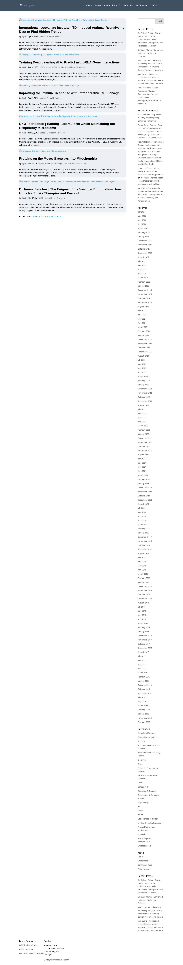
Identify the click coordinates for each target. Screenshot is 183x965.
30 (50, 216)
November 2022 (145, 393)
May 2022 (142, 417)
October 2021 (144, 446)
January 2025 (143, 286)
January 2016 (143, 713)
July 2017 (141, 656)
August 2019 (143, 553)
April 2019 (142, 569)
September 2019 (145, 549)
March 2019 (143, 574)
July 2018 (141, 607)
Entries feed (143, 860)
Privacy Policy (64, 963)
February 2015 (144, 722)
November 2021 (145, 442)
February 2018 (144, 627)
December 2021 (145, 438)
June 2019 (142, 561)
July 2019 (141, 557)
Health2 (141, 810)
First (140, 806)
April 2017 (142, 668)
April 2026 (142, 224)
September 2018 (145, 598)
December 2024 (145, 290)
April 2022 (142, 421)
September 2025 (145, 253)
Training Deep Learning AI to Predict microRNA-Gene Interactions (69, 62)
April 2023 (142, 372)
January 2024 (143, 335)
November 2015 (145, 718)
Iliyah (24, 36)
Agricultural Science (146, 733)
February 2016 (144, 709)
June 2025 (142, 265)
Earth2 (140, 782)
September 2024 (145, 302)
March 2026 (143, 228)
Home (89, 5)
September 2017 (145, 648)
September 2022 (145, 401)
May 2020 (142, 516)
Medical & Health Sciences (51, 36)
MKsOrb (141, 114)
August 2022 (143, 405)
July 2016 (141, 697)
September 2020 (145, 500)
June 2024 (142, 314)
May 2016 (142, 701)
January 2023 (143, 384)
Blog (140, 764)
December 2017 (145, 635)
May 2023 (142, 368)
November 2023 (145, 343)
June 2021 (142, 463)
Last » (58, 216)
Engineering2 (143, 802)
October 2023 (144, 347)
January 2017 (143, 681)
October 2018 (144, 594)
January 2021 (143, 483)
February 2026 (144, 232)
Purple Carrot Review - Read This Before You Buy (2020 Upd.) (150, 128)
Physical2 (142, 834)
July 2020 (141, 508)
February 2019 (144, 578)
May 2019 (142, 565)
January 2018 (143, 631)
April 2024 (142, 323)
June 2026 (142, 216)
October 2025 (144, 249)
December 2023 (145, 339)
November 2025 (145, 244)
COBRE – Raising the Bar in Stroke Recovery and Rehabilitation (150, 197)
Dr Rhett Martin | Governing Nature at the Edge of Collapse (150, 53)
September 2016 (145, 693)
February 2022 (144, 430)
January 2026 (143, 236)
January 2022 (143, 434)
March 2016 (143, 705)
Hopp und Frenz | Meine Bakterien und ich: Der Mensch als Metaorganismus (150, 171)
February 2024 (144, 331)
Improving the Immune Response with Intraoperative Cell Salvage (69, 93)
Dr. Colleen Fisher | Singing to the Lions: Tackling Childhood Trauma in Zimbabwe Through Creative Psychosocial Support (150, 39)
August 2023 (143, 356)
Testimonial (141, 5)
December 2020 (145, 487)
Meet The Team (26, 949)
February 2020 (144, 528)
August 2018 (143, 602)
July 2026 (141, 212)
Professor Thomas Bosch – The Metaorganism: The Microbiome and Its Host (150, 180)
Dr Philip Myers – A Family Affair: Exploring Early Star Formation (150, 117)
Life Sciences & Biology (50, 67)
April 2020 (142, 520)
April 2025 (142, 273)
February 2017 (144, 676)
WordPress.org (144, 869)
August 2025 (143, 257)
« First (34, 216)
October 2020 (144, 495)
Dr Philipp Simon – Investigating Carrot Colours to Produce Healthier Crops (150, 134)
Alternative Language (147, 737)
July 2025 (141, 261)
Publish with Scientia (28, 945)
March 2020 (143, 524)
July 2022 (141, 409)
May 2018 (142, 615)
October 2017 (144, 644)
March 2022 (143, 425)
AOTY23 (141, 741)
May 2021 (142, 467)
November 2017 (145, 639)
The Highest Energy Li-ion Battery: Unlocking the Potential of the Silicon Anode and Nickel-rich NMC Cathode (150, 157)
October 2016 (144, 689)
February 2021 (144, 479)
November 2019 (145, 541)
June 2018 (142, 611)
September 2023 (145, 351)
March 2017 (143, 672)
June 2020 (142, 512)
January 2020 (143, 532)
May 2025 (142, 269)
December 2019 (145, 537)
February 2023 (144, 380)
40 (52, 216)
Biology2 (141, 760)
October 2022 (144, 397)
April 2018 (142, 619)
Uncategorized (144, 845)
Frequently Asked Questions (31, 953)
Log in (140, 856)
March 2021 (143, 475)
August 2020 (143, 504)
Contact (154, 5)
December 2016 (145, 685)
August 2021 (143, 454)
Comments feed (145, 865)
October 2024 (144, 298)
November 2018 (145, 590)
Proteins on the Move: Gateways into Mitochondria (58, 158)
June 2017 (142, 660)
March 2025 (143, 277)
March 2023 (143, 376)
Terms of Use (48, 963)
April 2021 (142, 471)
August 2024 (143, 306)
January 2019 (143, 582)
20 (48, 216)
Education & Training (147, 791)
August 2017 (143, 652)
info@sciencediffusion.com (57, 959)
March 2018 (143, 623)
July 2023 (141, 360)
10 (45, 216)
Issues (98, 5)
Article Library (110, 5)
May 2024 (142, 319)
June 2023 (142, 364)
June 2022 (142, 413)
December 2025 (145, 240)
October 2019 (144, 545)
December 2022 (145, 388)
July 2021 (141, 458)
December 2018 (145, 586)
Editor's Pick (143, 787)
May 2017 (142, 664)
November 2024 (145, 294)
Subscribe (128, 5)
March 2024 (143, 327)
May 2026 (142, 220)
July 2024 (141, 310)
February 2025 (144, 282)
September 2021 (145, 450)
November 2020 (145, 491)
